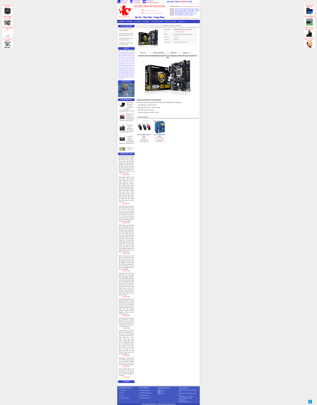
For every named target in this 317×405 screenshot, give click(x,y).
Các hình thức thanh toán (145, 393)
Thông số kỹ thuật (158, 52)
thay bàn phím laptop (127, 70)
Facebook (162, 390)
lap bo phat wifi (130, 75)
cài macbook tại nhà (126, 67)
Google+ (162, 393)
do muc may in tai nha (126, 60)
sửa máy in (123, 63)
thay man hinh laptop (129, 73)
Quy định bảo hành (144, 395)
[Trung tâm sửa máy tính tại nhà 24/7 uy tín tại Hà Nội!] (158, 11)
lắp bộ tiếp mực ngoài (124, 77)
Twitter (161, 391)
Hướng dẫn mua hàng (145, 390)
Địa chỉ (121, 395)
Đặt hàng (144, 140)
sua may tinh (127, 53)
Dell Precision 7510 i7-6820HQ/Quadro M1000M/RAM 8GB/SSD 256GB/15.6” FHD (126, 140)
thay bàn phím (126, 72)
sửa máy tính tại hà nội (126, 55)
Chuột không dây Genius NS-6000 (144, 135)
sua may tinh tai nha (125, 52)
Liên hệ (122, 393)
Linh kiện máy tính (146, 25)
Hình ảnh (173, 52)
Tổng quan (143, 52)
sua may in (129, 63)
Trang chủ (138, 25)
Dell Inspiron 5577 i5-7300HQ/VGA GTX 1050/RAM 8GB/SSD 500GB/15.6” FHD (126, 117)
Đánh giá (185, 52)
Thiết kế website (161, 404)
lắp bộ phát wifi (122, 75)
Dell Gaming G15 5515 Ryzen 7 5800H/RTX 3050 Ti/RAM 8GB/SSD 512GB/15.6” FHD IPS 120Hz (127, 106)
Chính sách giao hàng (145, 398)
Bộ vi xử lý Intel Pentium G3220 (159, 135)
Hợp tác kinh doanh (124, 398)
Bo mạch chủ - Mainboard (157, 25)
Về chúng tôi (123, 390)
